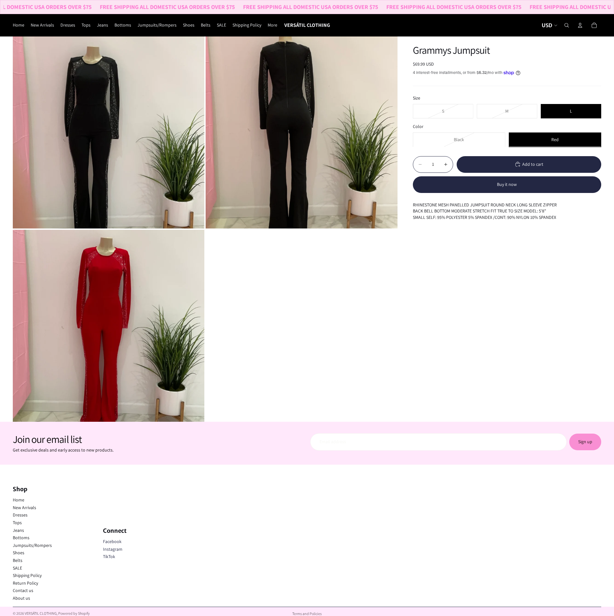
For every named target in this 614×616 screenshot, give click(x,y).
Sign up (585, 441)
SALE (17, 568)
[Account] (580, 25)
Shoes (18, 553)
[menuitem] (272, 25)
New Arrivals (24, 507)
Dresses (20, 515)
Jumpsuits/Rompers (32, 545)
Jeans (18, 530)
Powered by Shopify (74, 613)
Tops (17, 522)
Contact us (23, 590)
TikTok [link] (109, 556)
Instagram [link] (112, 549)
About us (21, 598)
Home (18, 500)
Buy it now (507, 184)
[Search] (567, 25)
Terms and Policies (307, 613)
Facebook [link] (112, 541)
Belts (17, 560)
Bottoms (21, 537)
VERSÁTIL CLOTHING (41, 613)
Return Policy (25, 583)
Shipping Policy (27, 575)
